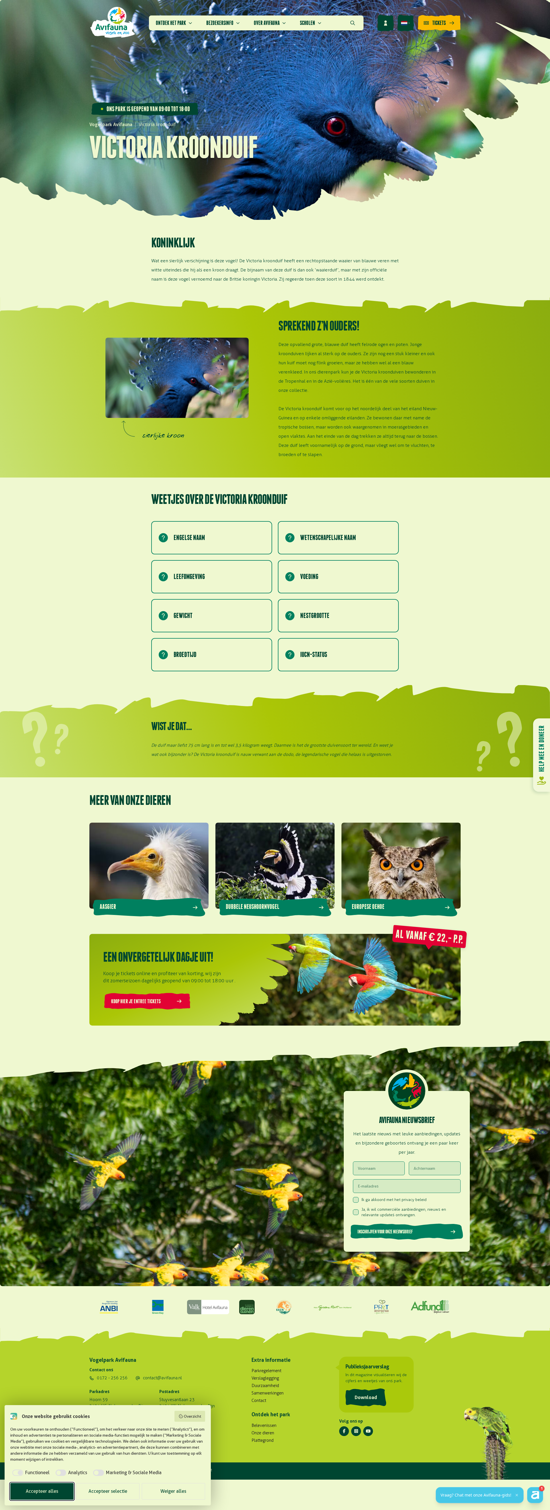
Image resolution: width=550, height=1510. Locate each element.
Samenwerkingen (268, 1393)
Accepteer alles (42, 1491)
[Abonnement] (385, 23)
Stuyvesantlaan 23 (177, 1399)
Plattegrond (263, 1440)
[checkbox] (30, 1472)
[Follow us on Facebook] (344, 1431)
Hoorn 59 (98, 1399)
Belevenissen (264, 1425)
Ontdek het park (171, 23)
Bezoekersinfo (219, 23)
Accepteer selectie (108, 1491)
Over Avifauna (267, 23)
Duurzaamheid (265, 1385)
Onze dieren (263, 1432)
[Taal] (405, 23)
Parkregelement (266, 1370)
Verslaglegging (265, 1378)
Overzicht (192, 1416)
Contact (259, 1400)
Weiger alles (173, 1491)
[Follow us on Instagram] (356, 1431)
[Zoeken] (353, 22)
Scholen (307, 23)
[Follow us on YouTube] (368, 1431)
